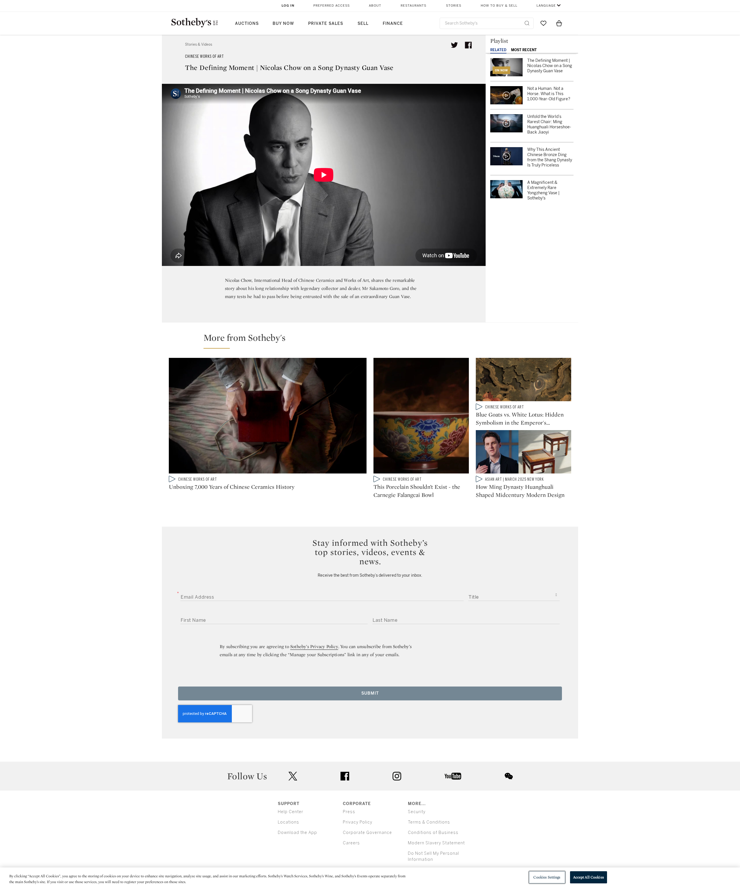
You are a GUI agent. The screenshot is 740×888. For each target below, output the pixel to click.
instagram (397, 776)
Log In (288, 6)
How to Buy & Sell (499, 6)
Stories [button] (453, 6)
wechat (509, 776)
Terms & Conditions (429, 822)
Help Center (290, 811)
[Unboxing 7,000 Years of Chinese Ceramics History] (268, 417)
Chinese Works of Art (204, 56)
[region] (370, 877)
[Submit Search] (527, 23)
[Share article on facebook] (468, 45)
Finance (393, 23)
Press (349, 811)
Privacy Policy (357, 822)
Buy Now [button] (283, 23)
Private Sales (325, 23)
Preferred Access (331, 6)
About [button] (375, 6)
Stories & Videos (198, 44)
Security (417, 811)
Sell (363, 23)
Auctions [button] (247, 23)
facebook (345, 776)
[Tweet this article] (454, 45)
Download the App (297, 832)
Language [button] (546, 6)
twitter (292, 776)
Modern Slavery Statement (436, 843)
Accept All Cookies (588, 877)
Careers (351, 843)
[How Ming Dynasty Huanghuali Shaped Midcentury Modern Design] (523, 453)
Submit (370, 693)
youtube (453, 776)
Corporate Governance (367, 832)
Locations (288, 822)
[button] (373, 340)
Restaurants (413, 6)
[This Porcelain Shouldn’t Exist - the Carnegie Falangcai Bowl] (421, 417)
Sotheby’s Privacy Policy (314, 646)
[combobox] (487, 23)
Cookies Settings (546, 877)
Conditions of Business (433, 832)
